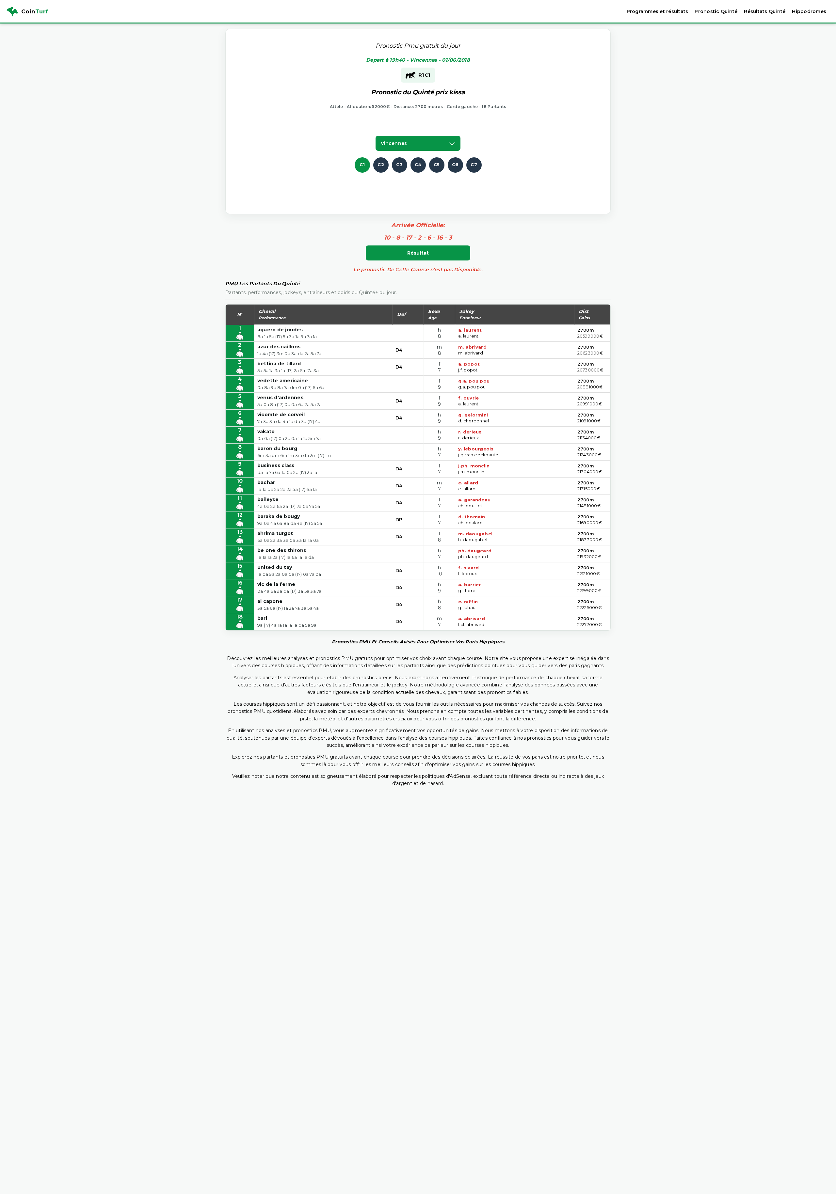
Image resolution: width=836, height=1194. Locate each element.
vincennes (394, 143)
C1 (362, 164)
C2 (381, 164)
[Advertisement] (418, 187)
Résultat (418, 253)
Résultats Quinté (764, 11)
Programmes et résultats (657, 11)
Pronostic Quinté (716, 11)
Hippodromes (809, 11)
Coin (34, 11)
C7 (474, 164)
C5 (437, 164)
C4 (418, 164)
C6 (455, 164)
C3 (399, 164)
